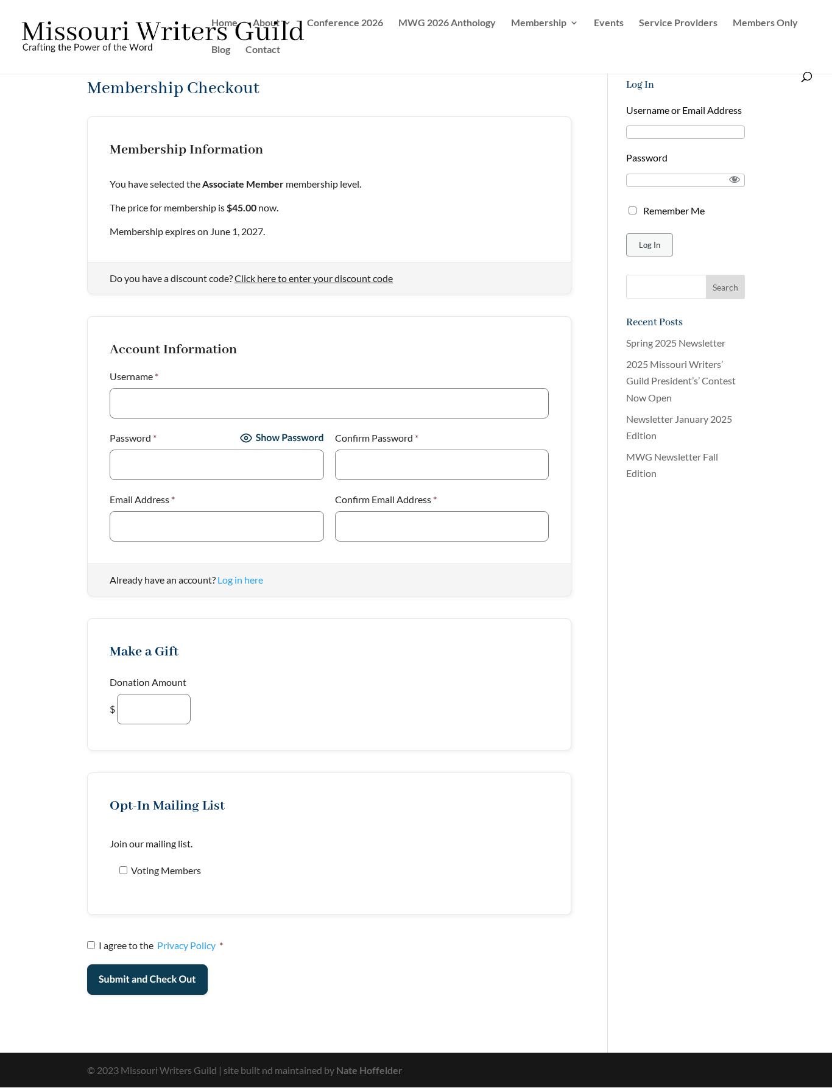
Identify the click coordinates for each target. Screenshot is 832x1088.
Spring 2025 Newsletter (675, 342)
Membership (538, 23)
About (266, 23)
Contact (262, 50)
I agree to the (161, 945)
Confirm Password (376, 437)
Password (133, 437)
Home (224, 23)
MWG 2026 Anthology (447, 23)
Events (609, 23)
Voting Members (166, 870)
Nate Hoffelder (369, 1070)
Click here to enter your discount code (313, 278)
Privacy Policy (186, 945)
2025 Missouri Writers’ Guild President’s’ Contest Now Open (681, 380)
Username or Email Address (684, 110)
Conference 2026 (345, 23)
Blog (220, 50)
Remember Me (674, 210)
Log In (649, 245)
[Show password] (735, 179)
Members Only (765, 23)
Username (134, 376)
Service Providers (678, 23)
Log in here (240, 579)
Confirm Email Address (386, 499)
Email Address (142, 499)
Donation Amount (148, 682)
